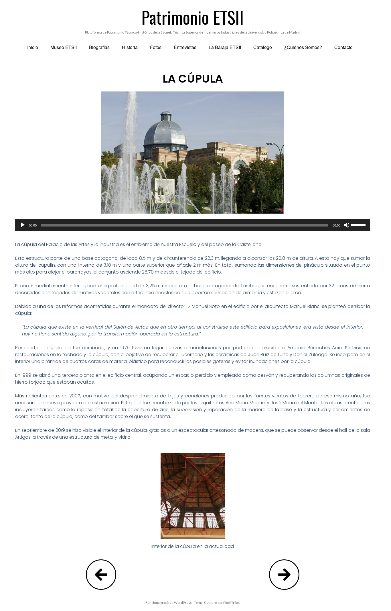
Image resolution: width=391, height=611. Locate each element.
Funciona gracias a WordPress (168, 602)
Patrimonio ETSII (192, 17)
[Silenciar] (346, 225)
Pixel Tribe (231, 602)
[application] (192, 225)
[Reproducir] (22, 225)
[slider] (359, 224)
